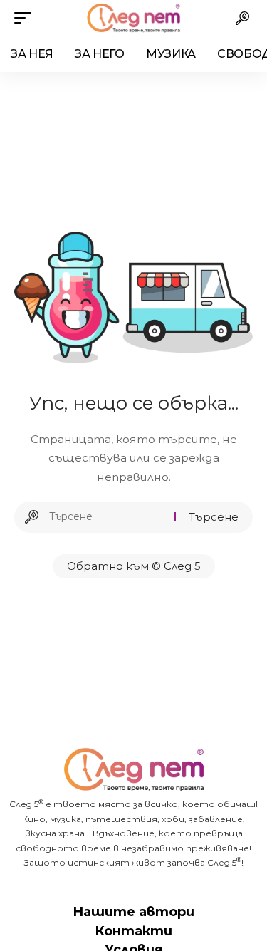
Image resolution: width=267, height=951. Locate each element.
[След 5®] (134, 17)
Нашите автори (133, 912)
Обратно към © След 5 (134, 566)
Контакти (133, 931)
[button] (26, 18)
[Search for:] (106, 517)
